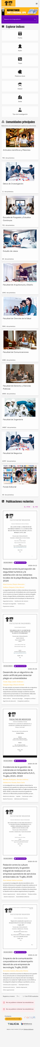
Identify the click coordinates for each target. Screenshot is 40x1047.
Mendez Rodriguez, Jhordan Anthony (15, 779)
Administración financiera (21, 798)
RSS (36, 507)
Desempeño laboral (24, 984)
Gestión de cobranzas (9, 796)
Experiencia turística (8, 606)
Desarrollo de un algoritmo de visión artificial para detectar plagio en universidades (18, 675)
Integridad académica (23, 701)
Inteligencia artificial (29, 698)
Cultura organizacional (9, 894)
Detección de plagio (17, 698)
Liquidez (18, 796)
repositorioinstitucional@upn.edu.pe (16, 1018)
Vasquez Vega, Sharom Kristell (13, 684)
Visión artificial (7, 698)
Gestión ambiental (21, 894)
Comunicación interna (9, 987)
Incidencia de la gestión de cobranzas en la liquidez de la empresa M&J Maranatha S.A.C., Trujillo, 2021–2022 (19, 771)
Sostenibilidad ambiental (22, 896)
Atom (28, 507)
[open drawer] (37, 4)
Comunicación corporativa (10, 984)
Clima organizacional (8, 989)
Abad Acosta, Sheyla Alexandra (13, 584)
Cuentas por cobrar (27, 796)
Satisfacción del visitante (21, 601)
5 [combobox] (17, 996)
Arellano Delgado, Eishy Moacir (13, 587)
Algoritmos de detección (9, 701)
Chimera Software (28, 1029)
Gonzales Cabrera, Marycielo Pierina (15, 971)
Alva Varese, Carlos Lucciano (13, 880)
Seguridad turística (8, 601)
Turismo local (21, 603)
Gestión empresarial (9, 896)
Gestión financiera (8, 798)
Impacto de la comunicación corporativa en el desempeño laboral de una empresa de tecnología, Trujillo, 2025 (18, 963)
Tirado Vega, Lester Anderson (13, 681)
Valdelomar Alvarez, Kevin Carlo (14, 782)
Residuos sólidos (32, 894)
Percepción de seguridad (9, 603)
